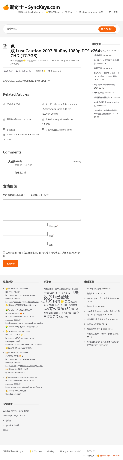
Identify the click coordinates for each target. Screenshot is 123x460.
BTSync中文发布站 (11, 425)
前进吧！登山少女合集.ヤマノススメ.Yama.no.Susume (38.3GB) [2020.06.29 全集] (60, 109)
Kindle (50, 288)
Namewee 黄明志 (23, 348)
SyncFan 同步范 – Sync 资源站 (16, 410)
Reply (78, 161)
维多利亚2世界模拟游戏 (104, 84)
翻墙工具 (98, 68)
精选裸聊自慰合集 (102, 97)
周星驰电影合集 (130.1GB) (19, 119)
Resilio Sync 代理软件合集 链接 (100, 298)
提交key (69, 11)
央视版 (66, 293)
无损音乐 (54, 305)
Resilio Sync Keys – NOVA (14, 415)
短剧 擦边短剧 (13, 104)
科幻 (72, 312)
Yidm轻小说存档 (101, 50)
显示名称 (53, 226)
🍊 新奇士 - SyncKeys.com (108, 455)
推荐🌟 (62, 301)
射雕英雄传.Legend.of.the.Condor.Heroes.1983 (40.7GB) (21, 134)
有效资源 (60, 308)
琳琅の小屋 (99, 92)
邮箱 (51, 235)
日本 (66, 305)
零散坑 (6, 430)
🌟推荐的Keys (53, 11)
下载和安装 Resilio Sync (28, 11)
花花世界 (98, 55)
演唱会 (56, 312)
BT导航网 (7, 420)
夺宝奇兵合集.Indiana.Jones (59, 129)
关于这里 (113, 11)
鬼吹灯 (63, 316)
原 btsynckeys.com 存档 (91, 11)
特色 (64, 313)
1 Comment (56, 71)
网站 (51, 245)
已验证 (56, 299)
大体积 (53, 293)
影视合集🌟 (20, 60)
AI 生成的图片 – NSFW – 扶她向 (100, 333)
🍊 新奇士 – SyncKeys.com (31, 7)
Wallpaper (64, 288)
